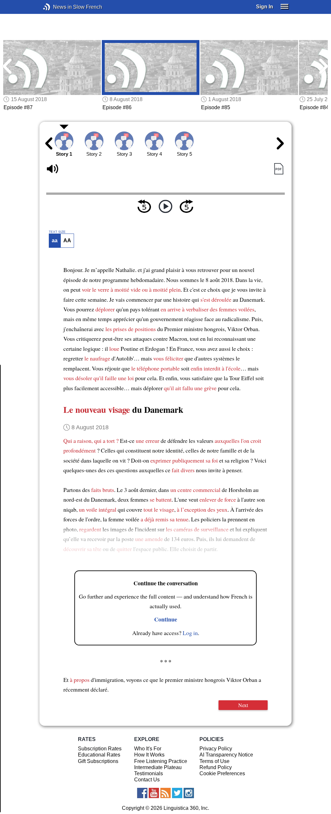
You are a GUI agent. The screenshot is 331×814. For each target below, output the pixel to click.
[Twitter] (177, 793)
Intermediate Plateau (158, 767)
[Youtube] (154, 793)
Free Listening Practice (160, 761)
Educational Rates (99, 754)
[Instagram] (189, 793)
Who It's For (147, 748)
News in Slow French (56, 7)
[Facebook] (142, 793)
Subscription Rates (100, 748)
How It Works (149, 754)
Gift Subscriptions (98, 761)
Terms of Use (214, 761)
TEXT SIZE (57, 232)
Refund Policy (215, 767)
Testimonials (148, 773)
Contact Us (147, 779)
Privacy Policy (215, 748)
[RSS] (165, 793)
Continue (165, 619)
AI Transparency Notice (226, 754)
